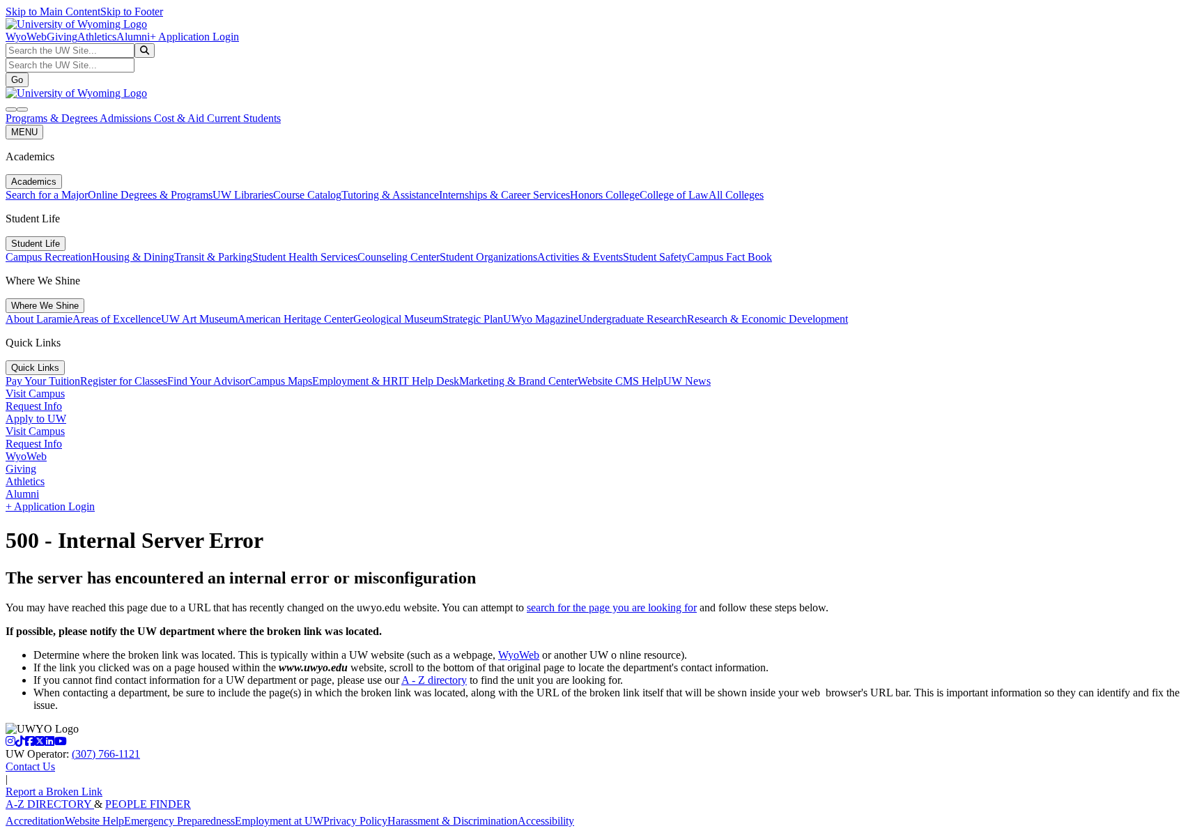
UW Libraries (243, 195)
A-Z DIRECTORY (50, 804)
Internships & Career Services (504, 195)
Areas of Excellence (116, 319)
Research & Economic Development (767, 319)
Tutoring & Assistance (390, 195)
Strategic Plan (472, 319)
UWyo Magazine (540, 319)
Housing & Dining (133, 257)
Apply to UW (36, 419)
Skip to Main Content (53, 11)
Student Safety (655, 257)
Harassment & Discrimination (452, 821)
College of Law (674, 195)
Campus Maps (280, 381)
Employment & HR (355, 381)
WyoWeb (26, 37)
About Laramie (39, 319)
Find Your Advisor (208, 381)
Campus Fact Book (729, 257)
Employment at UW (279, 821)
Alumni (133, 37)
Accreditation (35, 821)
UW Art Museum (199, 319)
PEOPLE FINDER (148, 804)
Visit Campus (35, 393)
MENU (24, 132)
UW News (687, 381)
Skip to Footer (131, 11)
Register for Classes (123, 381)
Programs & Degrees (53, 118)
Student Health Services (304, 257)
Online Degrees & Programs (150, 195)
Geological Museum (397, 319)
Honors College (605, 195)
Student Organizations (488, 257)
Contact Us (30, 766)
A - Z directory (434, 680)
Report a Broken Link (54, 791)
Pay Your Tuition (43, 381)
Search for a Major (47, 195)
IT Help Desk (429, 381)
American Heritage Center (295, 319)
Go (17, 80)
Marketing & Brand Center (518, 381)
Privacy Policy (355, 821)
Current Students (244, 118)
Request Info (34, 406)
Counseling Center (398, 257)
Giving (62, 37)
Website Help (94, 821)
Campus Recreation (49, 257)
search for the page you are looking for (612, 607)
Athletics (96, 37)
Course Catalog (307, 195)
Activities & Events (580, 257)
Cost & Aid (180, 118)
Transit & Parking (213, 257)
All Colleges (736, 195)
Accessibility (546, 821)
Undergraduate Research (632, 319)
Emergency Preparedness (179, 821)
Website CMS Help (620, 381)
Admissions (127, 118)
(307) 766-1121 (106, 754)
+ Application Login (194, 37)
